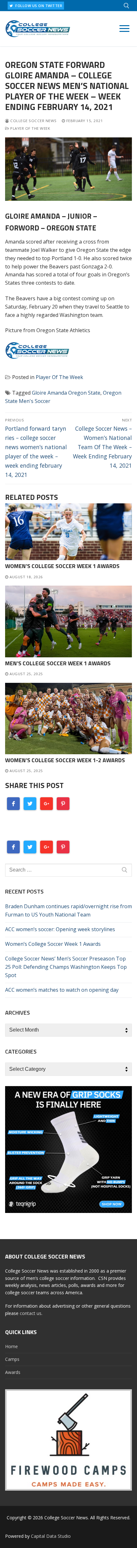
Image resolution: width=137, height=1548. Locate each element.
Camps (12, 1359)
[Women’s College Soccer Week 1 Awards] (68, 531)
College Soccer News (33, 120)
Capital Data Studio (51, 1536)
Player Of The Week (29, 128)
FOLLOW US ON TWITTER (38, 5)
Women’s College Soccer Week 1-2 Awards (65, 760)
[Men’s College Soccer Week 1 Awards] (68, 621)
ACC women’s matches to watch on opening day (62, 989)
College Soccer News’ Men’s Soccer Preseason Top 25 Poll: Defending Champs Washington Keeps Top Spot (66, 967)
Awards (12, 1372)
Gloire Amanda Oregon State (66, 392)
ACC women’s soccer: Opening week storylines (60, 929)
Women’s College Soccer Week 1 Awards (62, 566)
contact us (30, 1313)
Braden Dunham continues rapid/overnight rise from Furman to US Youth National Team (68, 910)
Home (11, 1346)
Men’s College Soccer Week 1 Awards (58, 663)
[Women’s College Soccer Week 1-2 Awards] (68, 718)
